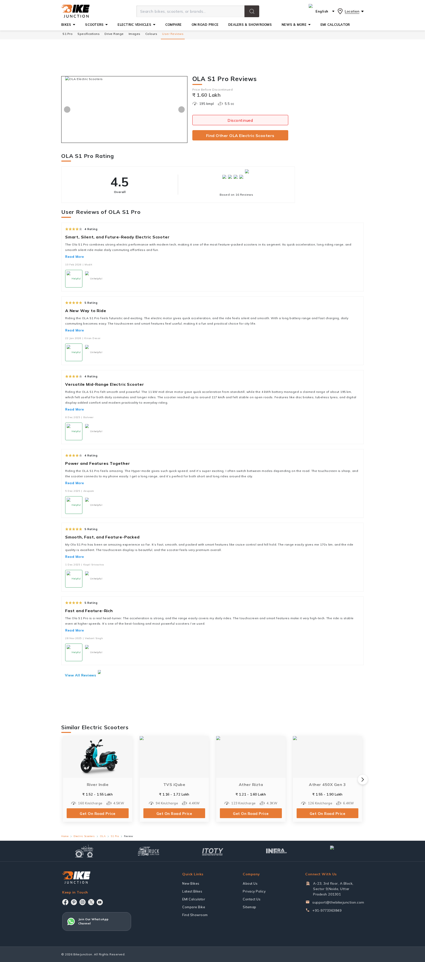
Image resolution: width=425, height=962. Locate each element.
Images (134, 34)
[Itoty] (212, 851)
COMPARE (173, 25)
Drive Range (114, 34)
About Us (250, 883)
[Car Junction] (340, 851)
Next (181, 109)
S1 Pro (67, 34)
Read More (74, 257)
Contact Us (251, 899)
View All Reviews (80, 675)
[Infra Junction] (276, 851)
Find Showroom (195, 915)
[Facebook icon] (65, 902)
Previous (67, 109)
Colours (151, 34)
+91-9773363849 (326, 910)
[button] (251, 11)
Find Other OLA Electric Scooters (240, 135)
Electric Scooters (84, 836)
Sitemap (249, 907)
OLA (103, 836)
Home (64, 836)
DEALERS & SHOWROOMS (250, 25)
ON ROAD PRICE (205, 25)
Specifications (88, 34)
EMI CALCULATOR (335, 25)
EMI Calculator (193, 899)
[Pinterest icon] (74, 902)
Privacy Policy (254, 891)
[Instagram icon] (82, 902)
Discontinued (240, 120)
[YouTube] (100, 902)
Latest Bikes (192, 891)
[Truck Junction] (148, 851)
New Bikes (190, 883)
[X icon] (91, 902)
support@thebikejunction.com (338, 902)
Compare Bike (193, 907)
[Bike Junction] (75, 11)
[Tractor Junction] (84, 851)
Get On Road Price (98, 813)
